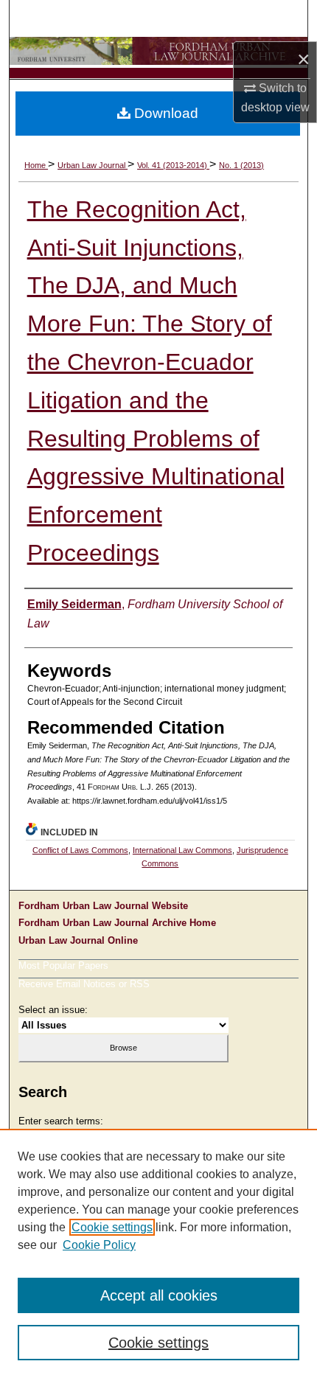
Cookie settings (112, 1227)
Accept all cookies (158, 1295)
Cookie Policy (99, 1245)
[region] (158, 1253)
